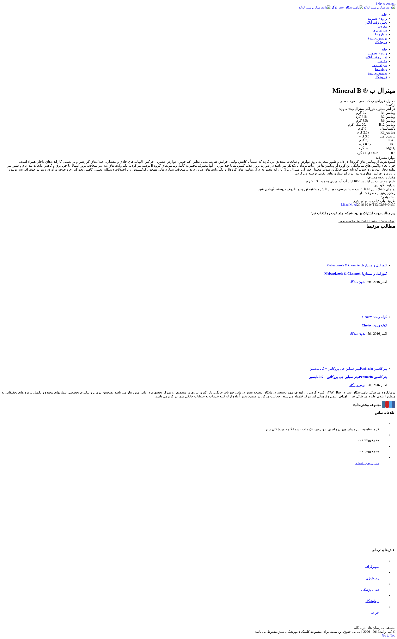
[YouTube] (387, 404)
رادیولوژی (372, 578)
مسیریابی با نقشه (367, 463)
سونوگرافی (371, 566)
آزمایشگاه (372, 601)
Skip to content (385, 3)
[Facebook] (393, 404)
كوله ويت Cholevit (374, 317)
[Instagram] (383, 404)
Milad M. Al (349, 204)
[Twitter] (390, 404)
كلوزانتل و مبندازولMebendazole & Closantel (356, 265)
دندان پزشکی (370, 589)
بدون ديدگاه (357, 282)
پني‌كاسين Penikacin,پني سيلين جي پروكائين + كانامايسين (348, 368)
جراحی (374, 612)
